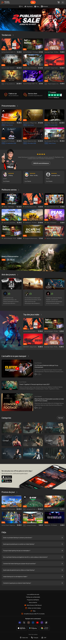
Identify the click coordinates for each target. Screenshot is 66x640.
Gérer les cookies (33, 634)
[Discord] (19, 622)
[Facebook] (33, 622)
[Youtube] (37, 622)
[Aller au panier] (59, 2)
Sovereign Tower (55, 175)
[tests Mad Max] (33, 284)
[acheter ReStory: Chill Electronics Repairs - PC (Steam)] (54, 230)
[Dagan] (48, 174)
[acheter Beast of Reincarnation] (33, 258)
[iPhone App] (21, 628)
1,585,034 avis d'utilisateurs (41, 163)
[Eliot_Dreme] (5, 174)
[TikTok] (46, 622)
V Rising (10, 175)
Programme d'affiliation (33, 599)
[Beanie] (27, 294)
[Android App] (33, 628)
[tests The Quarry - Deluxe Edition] (11, 284)
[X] (24, 622)
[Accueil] (6, 2)
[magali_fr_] (48, 294)
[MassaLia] (27, 174)
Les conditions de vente (33, 594)
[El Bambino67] (5, 294)
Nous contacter (33, 602)
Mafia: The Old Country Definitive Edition (34, 175)
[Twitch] (41, 622)
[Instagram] (28, 622)
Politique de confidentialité (33, 597)
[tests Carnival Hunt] (54, 284)
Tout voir (60, 417)
